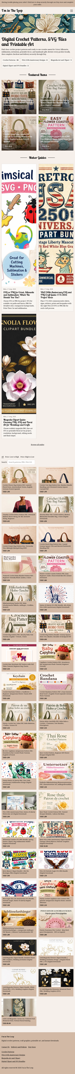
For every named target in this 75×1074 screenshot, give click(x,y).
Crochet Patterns (10, 60)
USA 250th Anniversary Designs (34, 60)
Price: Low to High (12, 457)
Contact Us (5, 1047)
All (3, 457)
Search (4, 462)
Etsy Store (32, 1047)
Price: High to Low (27, 457)
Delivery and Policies (19, 1047)
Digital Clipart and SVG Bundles (15, 66)
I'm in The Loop (12, 10)
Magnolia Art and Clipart (61, 60)
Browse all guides (37, 445)
